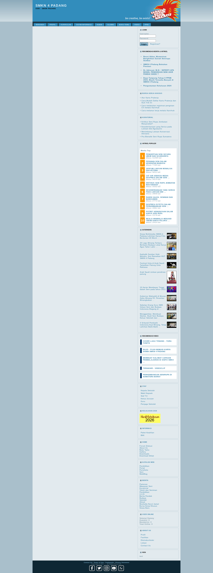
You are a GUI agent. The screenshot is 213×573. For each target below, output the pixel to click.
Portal (142, 468)
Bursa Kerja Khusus (148, 506)
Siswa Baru (145, 508)
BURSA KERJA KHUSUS (152, 93)
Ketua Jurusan (147, 399)
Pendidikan (144, 466)
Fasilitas (144, 537)
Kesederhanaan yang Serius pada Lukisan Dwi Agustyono (157, 128)
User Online (148, 514)
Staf (144, 386)
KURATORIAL (147, 117)
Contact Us (146, 546)
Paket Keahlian (147, 433)
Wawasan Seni (146, 486)
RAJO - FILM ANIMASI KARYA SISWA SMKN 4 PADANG (156, 350)
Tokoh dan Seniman (148, 490)
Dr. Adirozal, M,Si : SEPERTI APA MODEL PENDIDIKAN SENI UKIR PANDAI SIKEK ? (158, 72)
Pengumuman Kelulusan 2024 (157, 86)
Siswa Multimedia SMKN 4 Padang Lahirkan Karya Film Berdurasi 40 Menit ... (152, 236)
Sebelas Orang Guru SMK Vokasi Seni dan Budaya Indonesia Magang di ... (151, 307)
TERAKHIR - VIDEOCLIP (154, 368)
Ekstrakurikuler (147, 540)
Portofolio (144, 470)
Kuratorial (144, 488)
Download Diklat (147, 456)
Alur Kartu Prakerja (150, 98)
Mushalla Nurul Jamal (149, 504)
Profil (143, 535)
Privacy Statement (122, 562)
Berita (145, 480)
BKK (142, 435)
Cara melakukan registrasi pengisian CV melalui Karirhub (158, 107)
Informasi (147, 428)
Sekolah (143, 500)
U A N (142, 494)
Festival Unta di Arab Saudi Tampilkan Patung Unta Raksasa (152, 265)
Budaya (143, 498)
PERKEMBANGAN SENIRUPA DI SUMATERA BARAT (157, 376)
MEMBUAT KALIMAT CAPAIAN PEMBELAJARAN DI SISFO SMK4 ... (158, 360)
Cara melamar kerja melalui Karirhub (158, 111)
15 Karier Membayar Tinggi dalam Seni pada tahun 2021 (153, 288)
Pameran (144, 484)
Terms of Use (99, 562)
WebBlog (143, 474)
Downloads (144, 454)
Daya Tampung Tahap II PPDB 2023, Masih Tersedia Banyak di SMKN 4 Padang (158, 80)
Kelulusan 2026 (149, 411)
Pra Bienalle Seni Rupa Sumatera (156, 137)
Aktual (142, 502)
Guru (143, 401)
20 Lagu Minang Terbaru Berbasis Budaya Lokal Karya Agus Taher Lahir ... (153, 245)
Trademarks (109, 562)
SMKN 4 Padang (51, 5)
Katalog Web (148, 462)
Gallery (143, 452)
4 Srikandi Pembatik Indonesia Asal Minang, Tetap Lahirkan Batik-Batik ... (153, 325)
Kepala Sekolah (148, 390)
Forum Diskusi (146, 446)
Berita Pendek (146, 496)
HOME (144, 442)
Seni (141, 472)
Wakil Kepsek (147, 393)
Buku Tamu (144, 450)
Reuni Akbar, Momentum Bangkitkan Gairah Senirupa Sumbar (156, 58)
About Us (144, 448)
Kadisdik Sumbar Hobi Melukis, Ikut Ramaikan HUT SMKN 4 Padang (152, 256)
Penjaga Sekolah (148, 404)
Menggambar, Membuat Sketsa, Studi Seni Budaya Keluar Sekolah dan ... (152, 316)
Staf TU (144, 396)
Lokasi (144, 543)
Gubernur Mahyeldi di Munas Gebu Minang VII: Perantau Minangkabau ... (153, 298)
